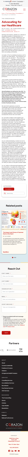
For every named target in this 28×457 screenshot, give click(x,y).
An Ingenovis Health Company (9, 373)
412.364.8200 (14, 447)
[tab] (12, 257)
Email (3, 296)
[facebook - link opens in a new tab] (9, 451)
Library (4, 400)
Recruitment (5, 385)
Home (3, 13)
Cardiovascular (7, 31)
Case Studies (5, 405)
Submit (6, 332)
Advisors (4, 370)
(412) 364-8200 (14, 3)
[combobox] (8, 189)
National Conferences (7, 418)
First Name (5, 273)
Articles (4, 403)
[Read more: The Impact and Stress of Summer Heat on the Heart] (14, 220)
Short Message (7, 304)
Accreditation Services (8, 383)
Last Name (5, 281)
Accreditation (19, 13)
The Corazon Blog (10, 13)
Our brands (20, 1)
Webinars (4, 415)
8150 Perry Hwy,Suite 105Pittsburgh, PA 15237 (14, 440)
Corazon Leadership (7, 365)
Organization (6, 288)
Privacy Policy (11, 326)
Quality (17, 31)
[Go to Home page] (14, 426)
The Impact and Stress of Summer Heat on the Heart (13, 233)
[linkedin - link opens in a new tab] (12, 451)
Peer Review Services (7, 388)
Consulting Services (7, 380)
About (3, 363)
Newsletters (5, 408)
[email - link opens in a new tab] (19, 451)
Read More (6, 252)
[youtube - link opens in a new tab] (15, 451)
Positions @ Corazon (7, 368)
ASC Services (5, 390)
